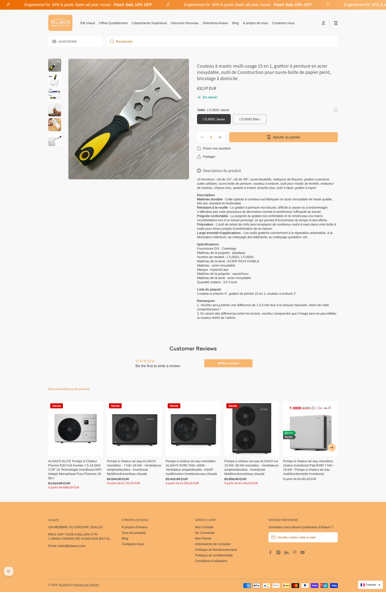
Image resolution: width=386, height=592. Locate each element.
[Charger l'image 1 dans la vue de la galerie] (54, 65)
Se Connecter (205, 532)
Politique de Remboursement (216, 549)
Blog (125, 538)
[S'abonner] (333, 537)
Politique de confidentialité (214, 555)
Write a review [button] (228, 363)
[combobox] (222, 41)
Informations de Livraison (213, 544)
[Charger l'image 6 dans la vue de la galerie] (54, 139)
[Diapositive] (336, 110)
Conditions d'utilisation (211, 561)
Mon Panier (203, 538)
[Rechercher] (110, 41)
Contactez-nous (133, 544)
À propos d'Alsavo (135, 527)
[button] (336, 23)
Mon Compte (204, 527)
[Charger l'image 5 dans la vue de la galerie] (54, 124)
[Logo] (60, 23)
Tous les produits (134, 532)
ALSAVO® (65, 584)
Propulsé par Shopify (86, 584)
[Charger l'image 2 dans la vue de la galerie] (54, 80)
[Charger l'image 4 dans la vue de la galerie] (54, 109)
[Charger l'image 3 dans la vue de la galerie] (54, 95)
